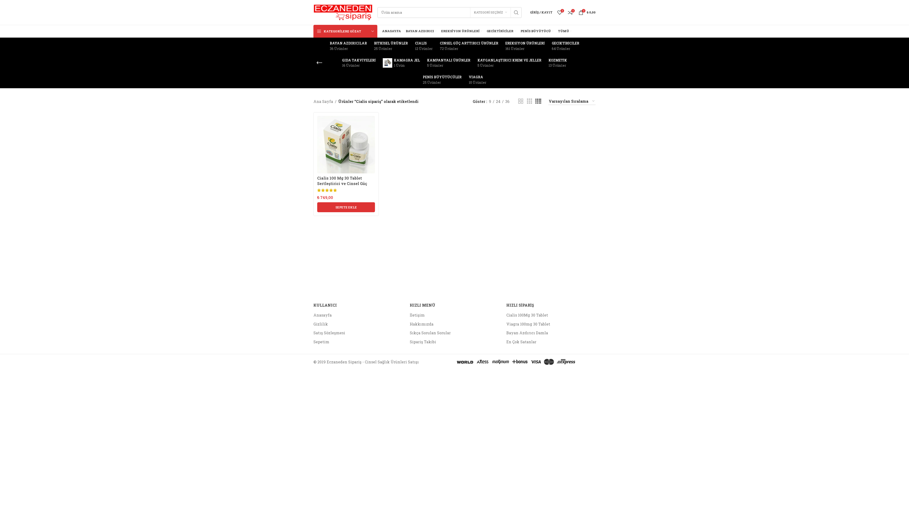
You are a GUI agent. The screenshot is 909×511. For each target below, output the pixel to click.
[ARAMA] (516, 12)
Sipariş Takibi (423, 341)
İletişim (417, 315)
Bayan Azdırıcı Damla (527, 332)
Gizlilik (320, 324)
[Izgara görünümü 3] (529, 101)
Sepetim (321, 341)
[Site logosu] (343, 11)
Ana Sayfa (323, 101)
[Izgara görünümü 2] (520, 101)
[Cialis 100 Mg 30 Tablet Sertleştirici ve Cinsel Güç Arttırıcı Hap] (346, 145)
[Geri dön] (319, 63)
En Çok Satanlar (521, 341)
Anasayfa (322, 315)
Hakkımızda (421, 324)
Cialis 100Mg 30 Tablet (527, 315)
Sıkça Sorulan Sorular (430, 332)
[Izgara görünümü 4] (538, 101)
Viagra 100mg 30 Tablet (528, 324)
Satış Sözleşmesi (329, 332)
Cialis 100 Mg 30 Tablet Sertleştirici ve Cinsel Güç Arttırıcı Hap (342, 183)
